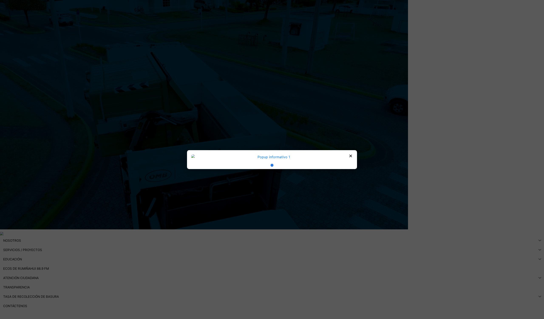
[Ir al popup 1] (272, 165)
